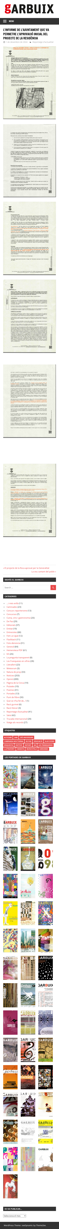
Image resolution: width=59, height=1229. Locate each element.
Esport (28, 745)
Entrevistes (12, 632)
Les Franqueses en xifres (18, 661)
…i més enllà (12, 603)
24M (16, 737)
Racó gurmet (13, 704)
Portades (11, 693)
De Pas (10, 621)
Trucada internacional (17, 718)
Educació (38, 741)
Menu (11, 21)
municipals (31, 749)
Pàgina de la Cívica (15, 682)
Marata (20, 749)
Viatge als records (15, 722)
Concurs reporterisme (17, 610)
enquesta (8, 745)
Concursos (11, 614)
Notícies (10, 675)
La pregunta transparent (18, 657)
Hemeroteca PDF (15, 650)
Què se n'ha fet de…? (16, 700)
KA (8, 654)
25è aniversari (26, 737)
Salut (9, 715)
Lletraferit (11, 664)
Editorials (11, 625)
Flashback (11, 639)
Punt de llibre (13, 697)
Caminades (12, 606)
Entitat (10, 628)
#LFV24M (8, 737)
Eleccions (49, 741)
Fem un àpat (12, 635)
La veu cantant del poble (42, 571)
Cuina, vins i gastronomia (18, 617)
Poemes (10, 690)
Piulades (11, 686)
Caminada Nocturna (13, 741)
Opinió (10, 679)
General (10, 646)
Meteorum (12, 668)
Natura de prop (14, 672)
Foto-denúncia (13, 643)
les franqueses (45, 745)
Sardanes (43, 749)
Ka (35, 745)
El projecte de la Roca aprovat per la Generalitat (26, 568)
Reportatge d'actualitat (43, 42)
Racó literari (12, 708)
